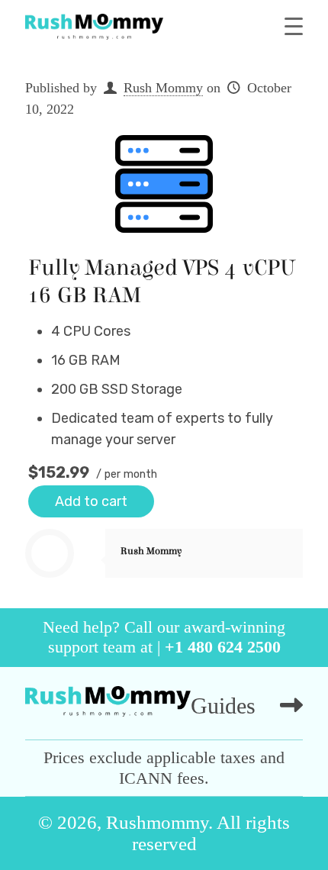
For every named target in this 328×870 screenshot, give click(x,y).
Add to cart (91, 501)
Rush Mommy (163, 87)
